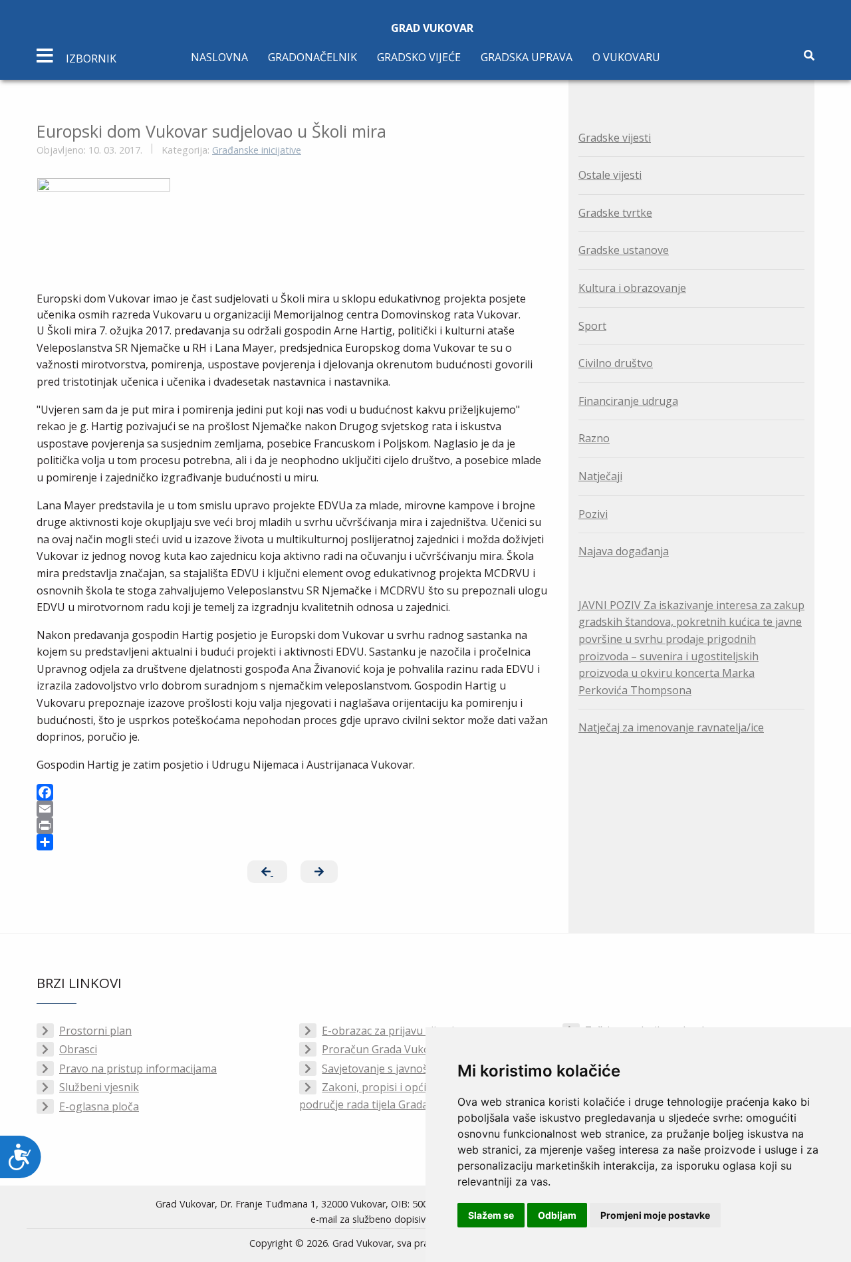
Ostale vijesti (610, 175)
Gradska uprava (526, 57)
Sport (592, 325)
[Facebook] (292, 792)
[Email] (292, 809)
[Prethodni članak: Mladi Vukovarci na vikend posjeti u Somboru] (267, 871)
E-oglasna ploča (99, 1106)
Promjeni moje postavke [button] (655, 1215)
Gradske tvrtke (615, 212)
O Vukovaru (626, 57)
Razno (594, 438)
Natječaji (600, 476)
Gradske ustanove (623, 250)
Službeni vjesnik (99, 1087)
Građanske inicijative (256, 150)
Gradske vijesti (614, 137)
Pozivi (593, 514)
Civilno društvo (615, 363)
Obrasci (78, 1049)
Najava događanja (623, 551)
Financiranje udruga (628, 401)
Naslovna (219, 57)
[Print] (292, 825)
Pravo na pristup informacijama (138, 1068)
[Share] (292, 842)
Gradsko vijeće (419, 57)
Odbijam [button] (557, 1215)
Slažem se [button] (491, 1215)
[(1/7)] (103, 228)
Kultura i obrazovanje (632, 288)
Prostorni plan (95, 1030)
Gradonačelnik (312, 57)
